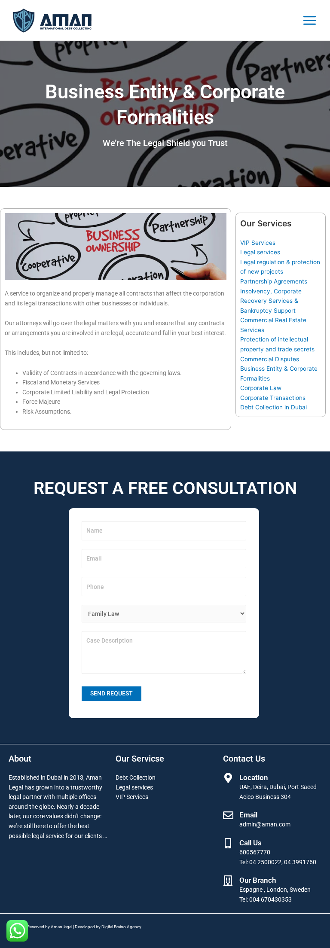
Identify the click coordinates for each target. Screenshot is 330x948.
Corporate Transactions (273, 397)
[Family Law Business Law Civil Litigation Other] (164, 613)
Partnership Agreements (273, 281)
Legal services (260, 252)
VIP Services (257, 242)
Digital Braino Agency (121, 926)
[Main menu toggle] (310, 20)
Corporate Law (260, 387)
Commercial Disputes (269, 359)
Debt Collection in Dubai (273, 407)
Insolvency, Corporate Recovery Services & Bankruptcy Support (271, 301)
